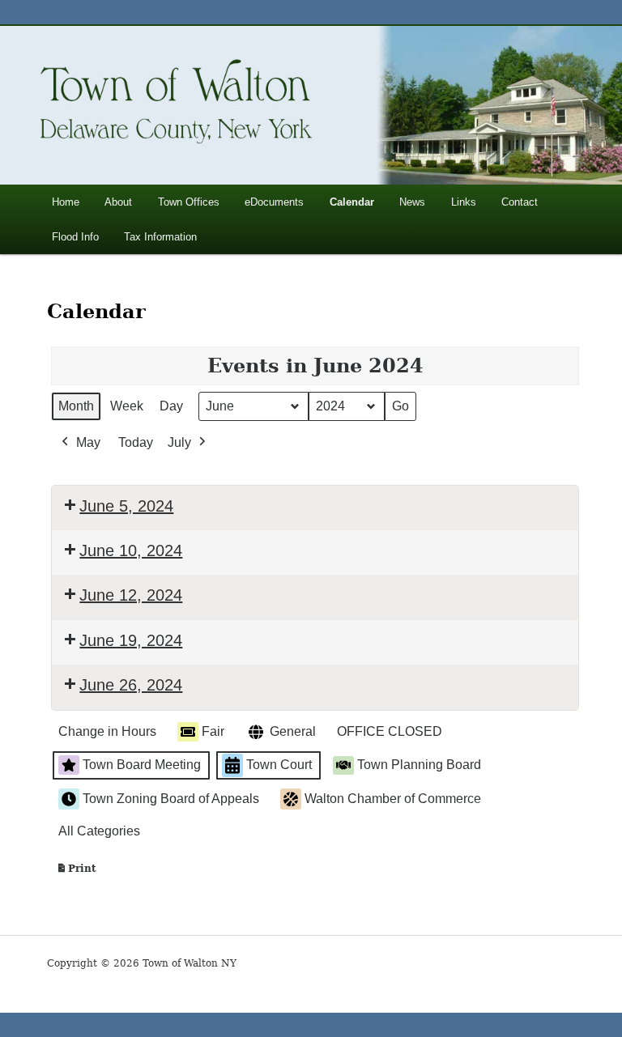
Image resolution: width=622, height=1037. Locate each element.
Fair (213, 731)
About (118, 202)
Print (76, 872)
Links (463, 202)
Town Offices (188, 202)
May (88, 442)
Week (126, 406)
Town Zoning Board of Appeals (171, 798)
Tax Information (160, 237)
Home (65, 202)
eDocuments (274, 202)
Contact (519, 202)
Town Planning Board (419, 764)
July (179, 442)
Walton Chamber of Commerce (393, 798)
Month (76, 406)
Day (171, 406)
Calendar (352, 202)
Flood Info (75, 237)
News (412, 202)
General (293, 731)
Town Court (279, 764)
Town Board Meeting (142, 764)
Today (135, 442)
